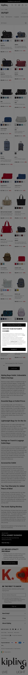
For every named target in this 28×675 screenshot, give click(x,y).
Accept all (14, 349)
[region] (14, 337)
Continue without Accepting (14, 325)
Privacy (23, 335)
